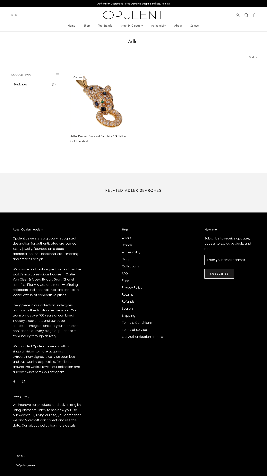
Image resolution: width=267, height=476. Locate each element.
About (178, 25)
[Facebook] (14, 381)
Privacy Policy (132, 287)
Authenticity (158, 25)
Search (127, 308)
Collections (130, 266)
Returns (127, 294)
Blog (125, 259)
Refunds (128, 301)
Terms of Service (134, 329)
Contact (194, 25)
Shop (86, 25)
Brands (127, 245)
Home (71, 25)
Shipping (128, 315)
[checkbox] (35, 84)
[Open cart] (255, 15)
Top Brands (105, 25)
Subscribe (219, 274)
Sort (252, 57)
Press (126, 280)
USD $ (13, 15)
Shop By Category (131, 25)
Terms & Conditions (137, 322)
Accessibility (131, 252)
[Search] (247, 15)
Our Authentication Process (143, 336)
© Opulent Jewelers (26, 465)
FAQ (125, 273)
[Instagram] (23, 381)
